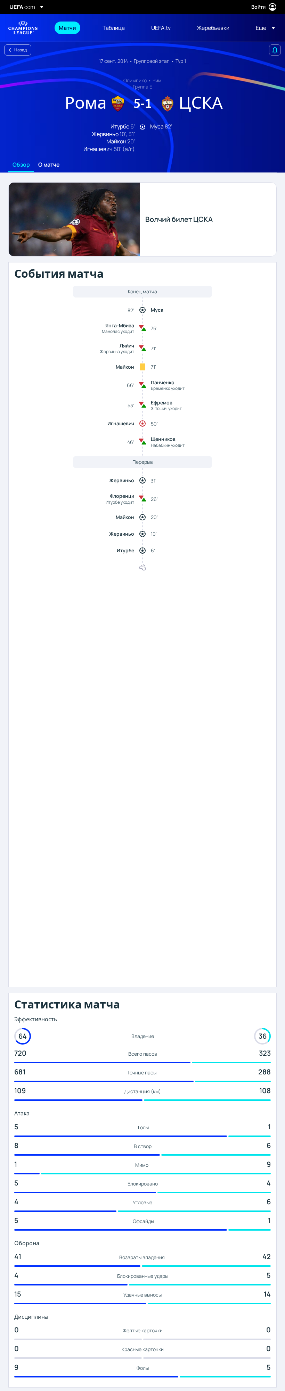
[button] (263, 27)
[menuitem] (72, 27)
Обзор (21, 165)
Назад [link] (20, 50)
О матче (49, 165)
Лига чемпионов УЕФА (23, 27)
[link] (67, 27)
